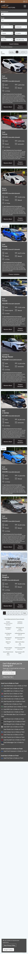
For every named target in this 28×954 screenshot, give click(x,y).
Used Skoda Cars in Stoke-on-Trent (14, 729)
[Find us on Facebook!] (2, 1)
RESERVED (5, 226)
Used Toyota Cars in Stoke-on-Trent (14, 737)
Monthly (7, 24)
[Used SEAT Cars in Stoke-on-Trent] (2, 727)
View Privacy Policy (9, 945)
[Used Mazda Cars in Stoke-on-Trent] (2, 712)
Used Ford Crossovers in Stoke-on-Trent (15, 751)
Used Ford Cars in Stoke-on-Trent (13, 696)
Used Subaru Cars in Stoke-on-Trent (14, 732)
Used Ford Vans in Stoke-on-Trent (13, 758)
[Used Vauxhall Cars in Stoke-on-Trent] (2, 740)
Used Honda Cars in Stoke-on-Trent (14, 699)
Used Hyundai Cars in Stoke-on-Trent (14, 701)
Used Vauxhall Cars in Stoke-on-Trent (14, 740)
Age (2, 30)
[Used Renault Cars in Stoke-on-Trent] (2, 724)
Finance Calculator (20, 107)
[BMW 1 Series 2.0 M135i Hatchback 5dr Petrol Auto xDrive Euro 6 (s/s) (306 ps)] (14, 399)
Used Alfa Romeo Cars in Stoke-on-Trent (15, 686)
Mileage (3, 37)
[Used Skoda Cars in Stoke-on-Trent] (2, 729)
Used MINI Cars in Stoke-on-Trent (13, 709)
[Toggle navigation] (25, 6)
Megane (5, 577)
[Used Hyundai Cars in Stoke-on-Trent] (2, 701)
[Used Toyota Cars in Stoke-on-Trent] (2, 737)
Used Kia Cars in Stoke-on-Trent (13, 704)
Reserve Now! (8, 107)
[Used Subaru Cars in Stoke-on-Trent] (2, 732)
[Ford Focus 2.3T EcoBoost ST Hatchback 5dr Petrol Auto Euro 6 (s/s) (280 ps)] (14, 121)
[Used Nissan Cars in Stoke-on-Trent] (2, 719)
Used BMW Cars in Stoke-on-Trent (13, 691)
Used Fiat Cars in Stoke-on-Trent (13, 693)
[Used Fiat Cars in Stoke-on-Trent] (2, 693)
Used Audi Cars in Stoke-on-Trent (13, 688)
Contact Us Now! (9, 673)
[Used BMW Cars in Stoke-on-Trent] (2, 691)
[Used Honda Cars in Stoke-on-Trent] (2, 699)
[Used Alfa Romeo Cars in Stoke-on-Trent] (2, 686)
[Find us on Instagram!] (4, 1)
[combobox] (14, 14)
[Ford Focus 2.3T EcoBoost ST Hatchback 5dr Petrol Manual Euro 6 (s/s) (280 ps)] (14, 505)
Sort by (12, 52)
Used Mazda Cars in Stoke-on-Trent (14, 712)
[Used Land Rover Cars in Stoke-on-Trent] (2, 707)
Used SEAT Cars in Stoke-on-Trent (13, 727)
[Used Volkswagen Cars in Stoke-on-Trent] (2, 742)
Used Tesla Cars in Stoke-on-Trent (13, 734)
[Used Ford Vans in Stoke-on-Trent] (2, 758)
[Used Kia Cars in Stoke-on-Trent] (2, 704)
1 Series (5, 412)
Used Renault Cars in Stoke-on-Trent (14, 724)
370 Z (4, 190)
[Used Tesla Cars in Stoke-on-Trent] (2, 734)
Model (2, 18)
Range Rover (7, 356)
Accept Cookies (8, 950)
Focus (4, 78)
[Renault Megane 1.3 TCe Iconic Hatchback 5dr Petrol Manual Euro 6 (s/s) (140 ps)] (14, 562)
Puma (4, 246)
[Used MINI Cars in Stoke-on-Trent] (2, 709)
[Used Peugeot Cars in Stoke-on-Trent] (2, 721)
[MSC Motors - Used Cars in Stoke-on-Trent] (8, 6)
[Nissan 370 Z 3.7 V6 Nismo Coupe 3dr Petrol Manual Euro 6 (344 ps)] (14, 177)
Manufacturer (4, 11)
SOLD (3, 449)
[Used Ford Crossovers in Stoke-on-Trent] (2, 751)
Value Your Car (8, 677)
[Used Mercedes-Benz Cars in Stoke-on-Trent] (2, 714)
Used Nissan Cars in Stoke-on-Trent (14, 719)
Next (24, 613)
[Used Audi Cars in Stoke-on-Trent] (2, 688)
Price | (5, 24)
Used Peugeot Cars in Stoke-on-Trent (14, 721)
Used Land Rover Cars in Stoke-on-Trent (15, 707)
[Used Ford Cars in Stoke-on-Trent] (2, 696)
